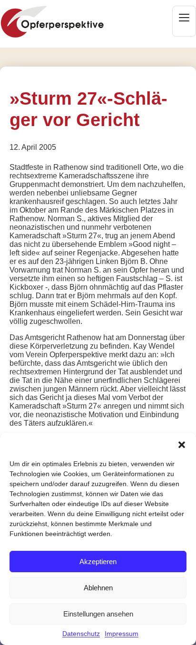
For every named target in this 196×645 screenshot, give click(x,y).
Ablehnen (98, 588)
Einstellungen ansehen (98, 614)
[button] (181, 445)
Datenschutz (81, 633)
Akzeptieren (98, 561)
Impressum (121, 633)
